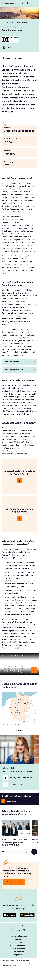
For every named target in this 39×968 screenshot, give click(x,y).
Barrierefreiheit (19, 948)
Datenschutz (19, 951)
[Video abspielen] (34, 670)
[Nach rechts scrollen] (34, 852)
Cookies (19, 942)
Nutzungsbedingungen (19, 945)
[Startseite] (2, 22)
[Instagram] (13, 930)
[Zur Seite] (19, 480)
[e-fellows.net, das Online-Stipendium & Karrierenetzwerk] (8, 4)
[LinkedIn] (4, 47)
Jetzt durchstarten (14, 882)
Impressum (18, 955)
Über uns (18, 939)
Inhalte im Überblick (19, 936)
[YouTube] (9, 47)
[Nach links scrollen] (26, 852)
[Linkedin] (24, 930)
